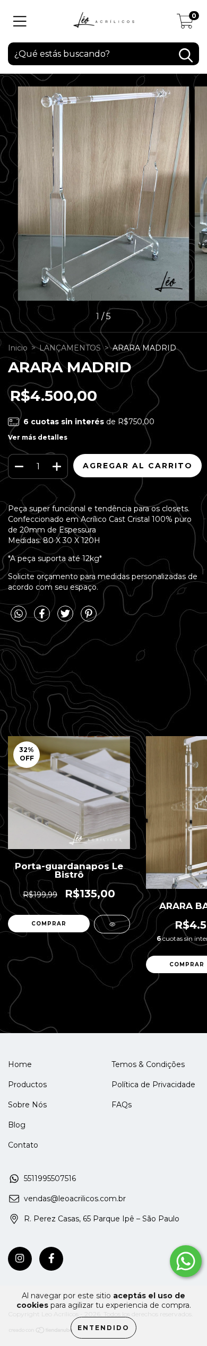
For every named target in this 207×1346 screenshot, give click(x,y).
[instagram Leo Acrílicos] (20, 1259)
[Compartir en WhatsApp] (19, 614)
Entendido (103, 1328)
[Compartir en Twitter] (66, 618)
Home (20, 1064)
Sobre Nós (27, 1104)
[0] (185, 24)
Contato (23, 1145)
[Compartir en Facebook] (43, 618)
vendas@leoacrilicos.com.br (75, 1198)
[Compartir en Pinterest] (89, 618)
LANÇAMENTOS (70, 348)
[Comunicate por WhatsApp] (186, 1261)
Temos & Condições (148, 1064)
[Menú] (20, 21)
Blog (16, 1125)
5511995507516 (50, 1178)
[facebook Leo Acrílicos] (51, 1259)
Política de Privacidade (153, 1084)
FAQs (121, 1104)
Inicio (18, 348)
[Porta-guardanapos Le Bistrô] (112, 924)
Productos (27, 1084)
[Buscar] (186, 55)
